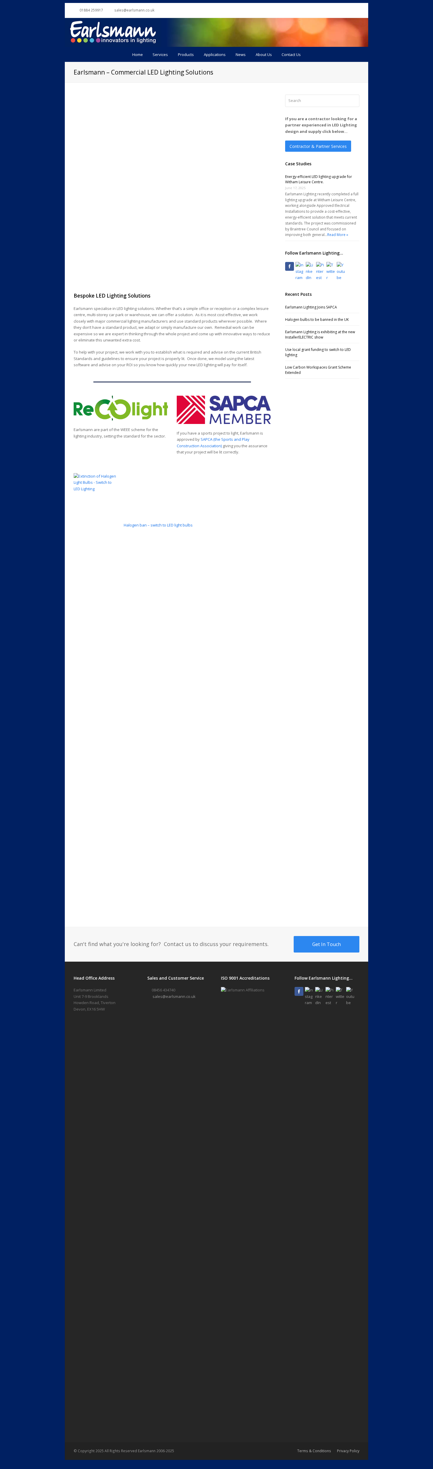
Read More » (337, 234)
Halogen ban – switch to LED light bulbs (158, 525)
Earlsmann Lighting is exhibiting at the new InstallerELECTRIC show (320, 334)
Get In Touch (326, 944)
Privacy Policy (348, 1450)
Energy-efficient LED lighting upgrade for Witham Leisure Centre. (318, 179)
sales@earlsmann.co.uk (174, 996)
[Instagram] (299, 271)
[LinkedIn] (310, 271)
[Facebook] (289, 266)
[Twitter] (330, 271)
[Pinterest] (320, 271)
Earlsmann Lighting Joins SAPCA (311, 307)
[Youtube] (341, 271)
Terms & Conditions (314, 1450)
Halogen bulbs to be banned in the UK (317, 319)
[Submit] (354, 101)
